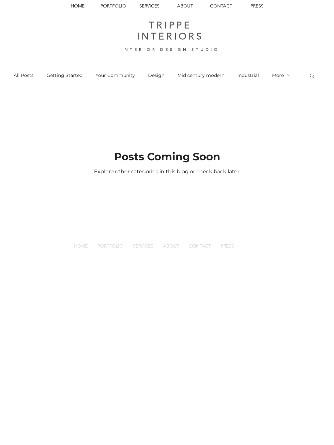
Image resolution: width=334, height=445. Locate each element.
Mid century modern (200, 75)
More (278, 75)
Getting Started (65, 75)
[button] (312, 76)
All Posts (24, 75)
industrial (248, 75)
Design (156, 75)
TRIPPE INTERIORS (170, 31)
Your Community (115, 75)
